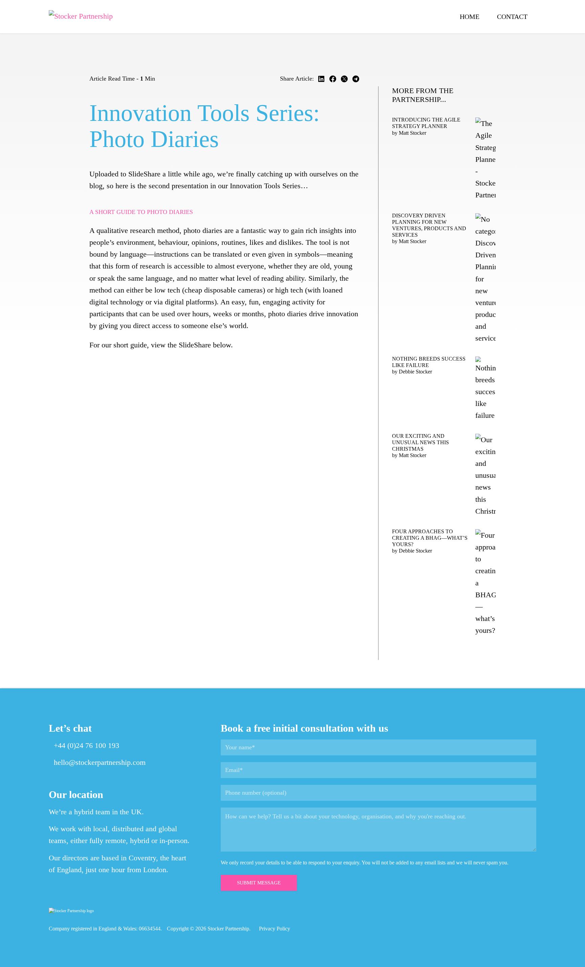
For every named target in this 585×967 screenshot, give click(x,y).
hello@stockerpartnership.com (100, 762)
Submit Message (259, 882)
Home (469, 16)
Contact (512, 16)
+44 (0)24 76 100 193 (86, 745)
